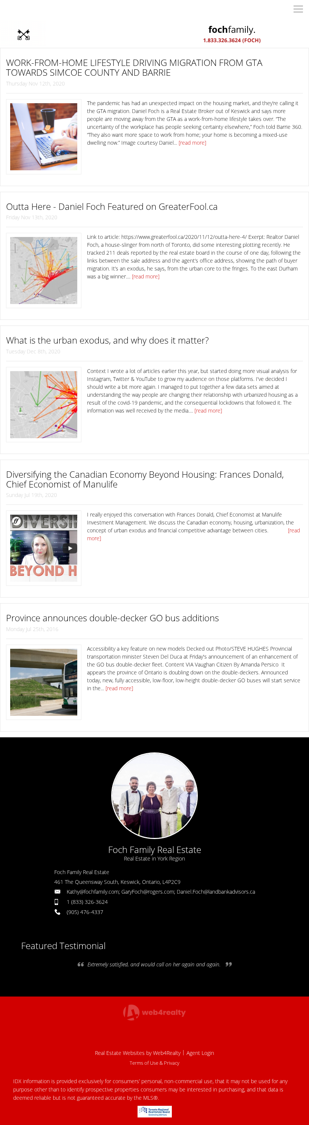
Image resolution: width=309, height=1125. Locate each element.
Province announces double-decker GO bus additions (112, 617)
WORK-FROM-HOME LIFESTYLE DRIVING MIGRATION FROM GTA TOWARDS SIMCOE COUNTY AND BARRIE (134, 67)
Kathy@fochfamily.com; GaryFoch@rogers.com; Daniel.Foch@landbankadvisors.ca (161, 891)
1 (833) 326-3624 (87, 901)
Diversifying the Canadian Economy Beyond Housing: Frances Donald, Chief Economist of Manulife (145, 479)
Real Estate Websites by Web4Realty (138, 1052)
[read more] (192, 142)
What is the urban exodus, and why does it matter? (107, 340)
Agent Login (200, 1052)
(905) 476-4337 (85, 912)
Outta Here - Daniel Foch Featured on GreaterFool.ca (112, 206)
